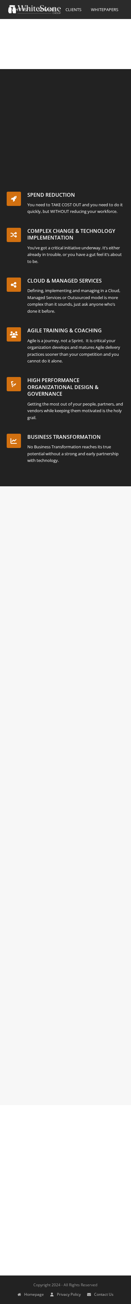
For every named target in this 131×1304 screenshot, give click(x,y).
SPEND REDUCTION (51, 194)
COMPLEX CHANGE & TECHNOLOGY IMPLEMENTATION (71, 234)
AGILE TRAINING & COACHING (64, 330)
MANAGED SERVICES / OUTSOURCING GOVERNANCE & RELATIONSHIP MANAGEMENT (61, 776)
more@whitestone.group (45, 1192)
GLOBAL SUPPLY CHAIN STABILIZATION (63, 992)
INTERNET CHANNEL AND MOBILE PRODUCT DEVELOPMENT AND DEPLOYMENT (57, 918)
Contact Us (104, 1294)
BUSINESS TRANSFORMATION (64, 436)
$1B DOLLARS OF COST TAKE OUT (56, 613)
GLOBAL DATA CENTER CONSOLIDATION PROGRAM (65, 847)
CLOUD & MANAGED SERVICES (64, 280)
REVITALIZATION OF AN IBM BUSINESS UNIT (62, 718)
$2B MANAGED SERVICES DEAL (52, 667)
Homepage (34, 1294)
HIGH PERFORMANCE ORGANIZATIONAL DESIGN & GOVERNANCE (63, 387)
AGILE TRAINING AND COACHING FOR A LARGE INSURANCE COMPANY (64, 1043)
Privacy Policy (68, 1294)
